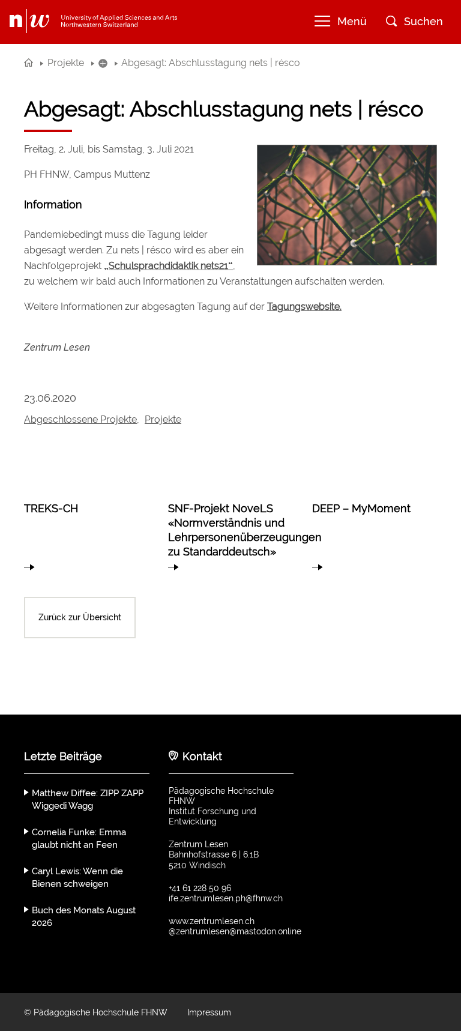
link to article (86, 530)
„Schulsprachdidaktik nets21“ (168, 265)
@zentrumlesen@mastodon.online (235, 931)
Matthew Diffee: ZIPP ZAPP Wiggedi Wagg (87, 799)
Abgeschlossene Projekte (80, 419)
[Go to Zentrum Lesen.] (28, 62)
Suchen (423, 21)
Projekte (163, 419)
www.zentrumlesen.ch (212, 921)
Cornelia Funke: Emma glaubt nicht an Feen (79, 838)
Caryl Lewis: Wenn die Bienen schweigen (77, 877)
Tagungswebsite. (304, 306)
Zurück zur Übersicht (79, 617)
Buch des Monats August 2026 (84, 916)
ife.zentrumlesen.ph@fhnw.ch (226, 898)
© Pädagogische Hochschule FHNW (95, 1012)
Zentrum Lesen (57, 347)
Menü (352, 21)
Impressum (209, 1012)
